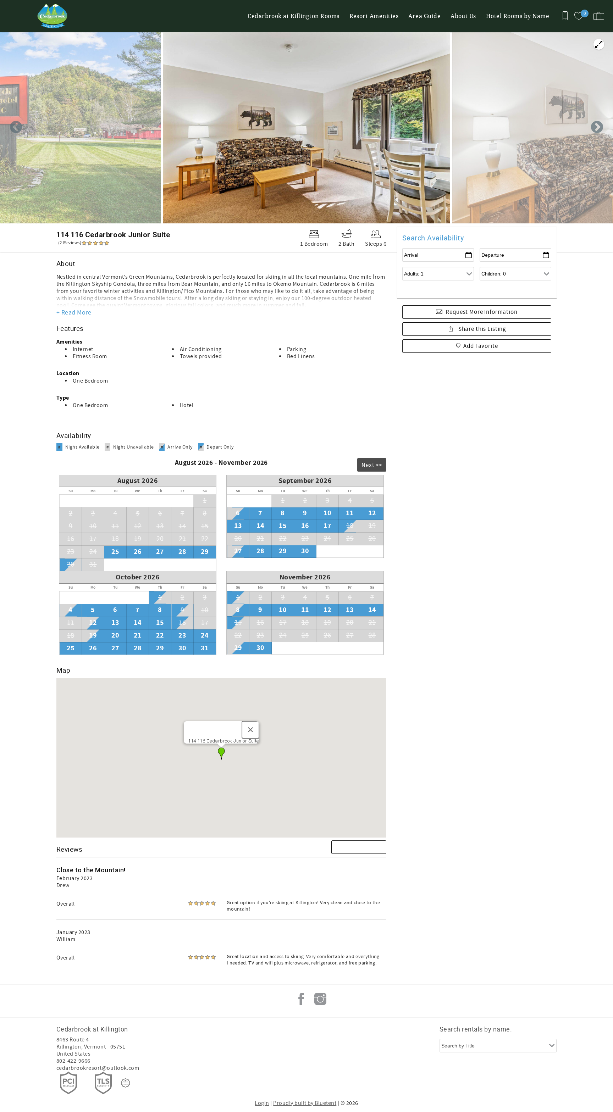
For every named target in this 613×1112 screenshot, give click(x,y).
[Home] (54, 16)
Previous (16, 128)
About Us (463, 16)
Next (597, 128)
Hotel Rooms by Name (517, 16)
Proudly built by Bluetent (304, 1103)
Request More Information (481, 312)
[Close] (250, 729)
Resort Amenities (374, 16)
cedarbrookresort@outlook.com (97, 1068)
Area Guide (424, 16)
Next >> (371, 465)
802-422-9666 (73, 1060)
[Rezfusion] (126, 1083)
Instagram (320, 999)
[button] (221, 753)
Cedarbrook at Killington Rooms (293, 16)
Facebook (301, 999)
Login (262, 1103)
